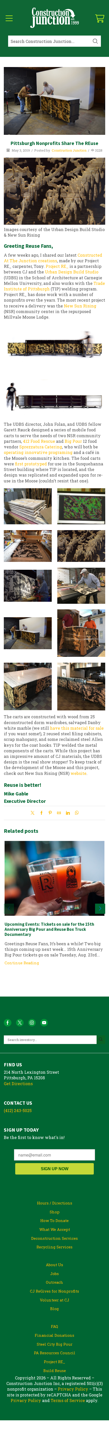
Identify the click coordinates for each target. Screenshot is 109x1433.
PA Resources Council (54, 1352)
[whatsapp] (75, 813)
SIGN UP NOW (54, 1169)
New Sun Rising (80, 305)
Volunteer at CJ (54, 1299)
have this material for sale (77, 728)
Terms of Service (68, 1400)
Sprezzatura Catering (40, 446)
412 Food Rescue (39, 441)
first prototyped (31, 463)
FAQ (54, 1326)
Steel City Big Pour (54, 1344)
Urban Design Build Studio (71, 271)
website (78, 773)
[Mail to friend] (59, 813)
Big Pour (73, 441)
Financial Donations (54, 1335)
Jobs (54, 1273)
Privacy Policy (73, 1389)
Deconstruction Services (54, 1238)
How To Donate (54, 1220)
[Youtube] (44, 1023)
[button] (100, 909)
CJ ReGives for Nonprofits (54, 1291)
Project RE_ (57, 266)
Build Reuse (54, 1370)
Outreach (54, 1282)
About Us (54, 1264)
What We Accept (54, 1229)
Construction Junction (69, 150)
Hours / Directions (54, 1203)
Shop (55, 1211)
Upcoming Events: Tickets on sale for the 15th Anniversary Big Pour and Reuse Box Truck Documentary (49, 929)
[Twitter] (34, 813)
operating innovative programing (38, 452)
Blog (54, 1308)
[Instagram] (32, 1023)
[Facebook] (41, 813)
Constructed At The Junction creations (53, 257)
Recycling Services (54, 1246)
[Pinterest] (50, 813)
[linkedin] (67, 813)
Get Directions (18, 1083)
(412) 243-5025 (18, 1110)
